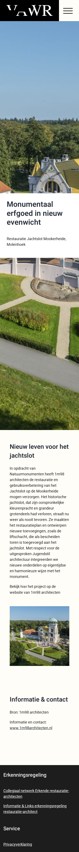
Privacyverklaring (17, 844)
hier (23, 587)
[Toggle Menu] (68, 11)
